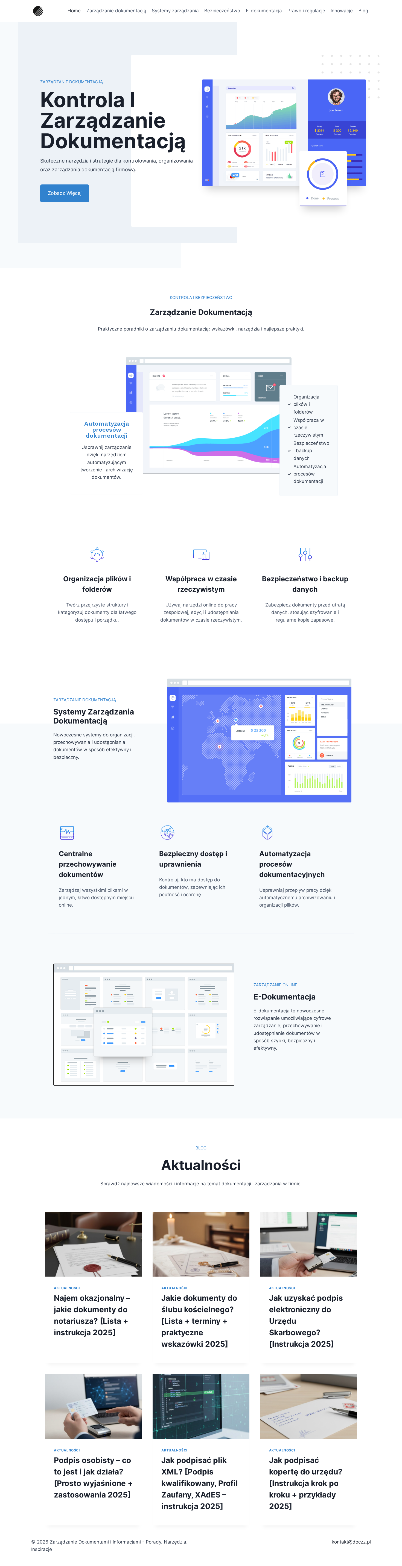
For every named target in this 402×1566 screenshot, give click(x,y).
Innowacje (342, 10)
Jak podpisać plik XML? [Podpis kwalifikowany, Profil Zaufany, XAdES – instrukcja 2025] (199, 1483)
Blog (363, 10)
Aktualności (67, 1288)
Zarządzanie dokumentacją (116, 10)
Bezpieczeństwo (222, 10)
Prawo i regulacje (306, 10)
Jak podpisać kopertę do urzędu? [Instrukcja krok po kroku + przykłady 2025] (305, 1483)
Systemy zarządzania (175, 10)
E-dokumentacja (264, 10)
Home (74, 10)
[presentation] (93, 1244)
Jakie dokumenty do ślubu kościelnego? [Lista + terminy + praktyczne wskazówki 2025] (199, 1321)
